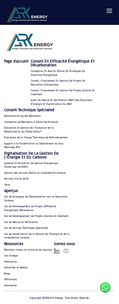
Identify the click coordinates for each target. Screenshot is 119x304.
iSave (7, 184)
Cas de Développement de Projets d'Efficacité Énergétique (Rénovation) (30, 208)
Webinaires (10, 261)
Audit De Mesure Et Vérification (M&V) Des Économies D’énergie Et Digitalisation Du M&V (61, 102)
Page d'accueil (16, 61)
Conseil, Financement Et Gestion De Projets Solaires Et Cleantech (63, 92)
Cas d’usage (11, 255)
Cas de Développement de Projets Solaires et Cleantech (36, 216)
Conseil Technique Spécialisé (29, 110)
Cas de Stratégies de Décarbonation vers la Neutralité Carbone (35, 198)
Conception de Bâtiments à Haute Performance (31, 122)
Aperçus (11, 191)
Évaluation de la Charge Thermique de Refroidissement (36, 137)
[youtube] (66, 251)
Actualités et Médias (16, 267)
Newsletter (10, 285)
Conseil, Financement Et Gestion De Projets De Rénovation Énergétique (58, 82)
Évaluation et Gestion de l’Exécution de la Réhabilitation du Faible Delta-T (28, 129)
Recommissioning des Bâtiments (22, 116)
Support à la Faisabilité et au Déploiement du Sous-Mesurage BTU (34, 145)
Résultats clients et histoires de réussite (28, 249)
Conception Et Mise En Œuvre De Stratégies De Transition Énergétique (58, 73)
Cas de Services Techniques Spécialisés (26, 228)
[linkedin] (57, 251)
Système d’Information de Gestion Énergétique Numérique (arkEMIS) (31, 165)
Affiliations (10, 279)
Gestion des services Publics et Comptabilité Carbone (35, 173)
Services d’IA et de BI (16, 178)
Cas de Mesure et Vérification (21, 222)
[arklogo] (27, 16)
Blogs (7, 273)
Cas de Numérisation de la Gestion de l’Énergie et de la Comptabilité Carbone (36, 236)
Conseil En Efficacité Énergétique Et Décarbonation (63, 63)
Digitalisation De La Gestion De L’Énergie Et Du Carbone (31, 155)
